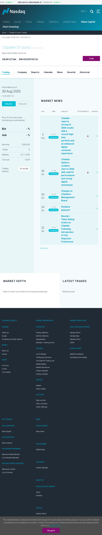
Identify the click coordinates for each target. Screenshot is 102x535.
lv (97, 136)
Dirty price (8, 104)
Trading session (5, 169)
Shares (6, 21)
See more (44, 248)
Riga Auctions (41, 400)
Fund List (5, 365)
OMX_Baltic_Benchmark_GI (28, 2)
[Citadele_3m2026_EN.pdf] (87, 172)
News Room (40, 431)
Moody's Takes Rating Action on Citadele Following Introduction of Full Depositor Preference (67, 229)
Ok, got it (51, 531)
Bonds (17, 21)
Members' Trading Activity (45, 343)
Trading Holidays (42, 374)
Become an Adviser (8, 469)
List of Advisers (7, 472)
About (38, 492)
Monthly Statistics (42, 336)
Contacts (39, 496)
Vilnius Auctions (41, 404)
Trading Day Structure (43, 357)
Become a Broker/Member (11, 454)
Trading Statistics (42, 333)
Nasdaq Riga (74, 336)
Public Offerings (41, 407)
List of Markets (41, 354)
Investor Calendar (42, 371)
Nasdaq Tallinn (75, 333)
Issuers (4, 336)
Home (4, 33)
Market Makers (41, 364)
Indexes (40, 21)
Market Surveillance (76, 354)
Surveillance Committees (78, 357)
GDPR (72, 343)
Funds (29, 21)
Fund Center (6, 372)
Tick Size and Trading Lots (45, 361)
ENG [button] (83, 11)
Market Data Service (43, 367)
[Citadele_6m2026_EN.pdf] (87, 136)
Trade (91, 59)
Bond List (5, 351)
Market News (69, 21)
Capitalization (41, 339)
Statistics (54, 21)
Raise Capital (88, 21)
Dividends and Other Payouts (12, 339)
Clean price (22, 104)
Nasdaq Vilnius (75, 339)
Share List (5, 333)
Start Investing (11, 26)
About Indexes (41, 389)
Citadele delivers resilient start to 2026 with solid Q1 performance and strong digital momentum (68, 172)
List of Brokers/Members (10, 458)
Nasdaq (16, 11)
